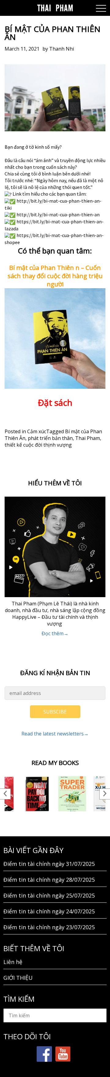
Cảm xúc (36, 431)
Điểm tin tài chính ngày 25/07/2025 (49, 895)
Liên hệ (12, 961)
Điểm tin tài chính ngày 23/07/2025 (49, 927)
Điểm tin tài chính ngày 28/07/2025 (49, 879)
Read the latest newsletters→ (55, 733)
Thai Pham (87, 438)
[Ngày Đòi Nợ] (37, 793)
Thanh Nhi (61, 48)
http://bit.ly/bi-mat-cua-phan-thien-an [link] (58, 214)
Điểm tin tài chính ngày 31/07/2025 (49, 863)
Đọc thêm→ (55, 633)
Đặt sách (55, 402)
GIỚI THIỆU (18, 977)
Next (104, 793)
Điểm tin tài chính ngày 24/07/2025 (49, 911)
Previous (5, 793)
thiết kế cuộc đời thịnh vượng (38, 444)
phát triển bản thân (50, 438)
